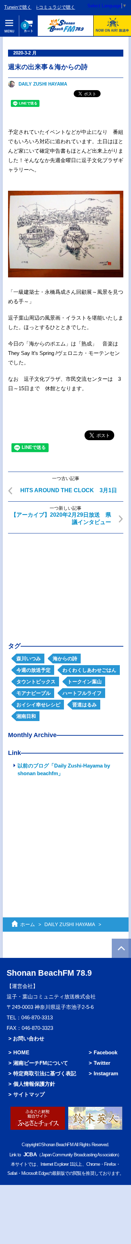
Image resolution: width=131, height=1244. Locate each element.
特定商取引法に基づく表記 (44, 1073)
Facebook (105, 1052)
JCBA (29, 1154)
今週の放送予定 (33, 670)
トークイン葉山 (84, 681)
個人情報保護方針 (34, 1084)
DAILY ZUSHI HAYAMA (43, 84)
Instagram (106, 1073)
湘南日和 (26, 716)
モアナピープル (33, 693)
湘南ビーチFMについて (40, 1063)
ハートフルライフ (82, 693)
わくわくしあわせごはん (89, 670)
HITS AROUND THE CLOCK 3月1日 (68, 490)
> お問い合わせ (26, 1038)
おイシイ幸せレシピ (38, 704)
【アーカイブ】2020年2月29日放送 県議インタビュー (61, 518)
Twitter (102, 1063)
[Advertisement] (65, 582)
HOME (21, 1052)
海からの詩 (65, 658)
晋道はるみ (84, 704)
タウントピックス (36, 681)
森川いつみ (28, 658)
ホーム (27, 924)
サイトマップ (29, 1094)
